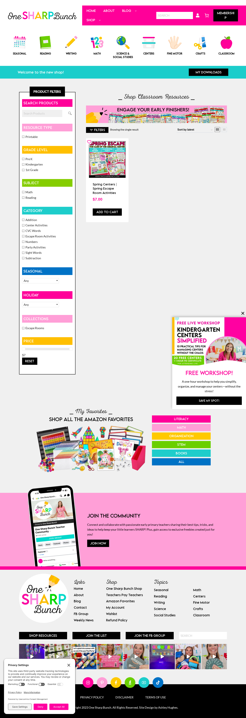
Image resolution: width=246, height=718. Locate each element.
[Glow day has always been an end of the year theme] (84, 656)
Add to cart (107, 212)
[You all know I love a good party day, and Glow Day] (32, 656)
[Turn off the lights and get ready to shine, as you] (162, 656)
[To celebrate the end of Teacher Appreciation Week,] (136, 656)
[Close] (243, 313)
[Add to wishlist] (89, 141)
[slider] (23, 349)
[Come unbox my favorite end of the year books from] (110, 656)
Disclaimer (124, 697)
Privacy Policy (92, 697)
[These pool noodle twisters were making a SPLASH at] (58, 656)
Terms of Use (155, 697)
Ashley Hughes (168, 707)
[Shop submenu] (100, 20)
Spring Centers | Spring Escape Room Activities (105, 188)
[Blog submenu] (136, 11)
